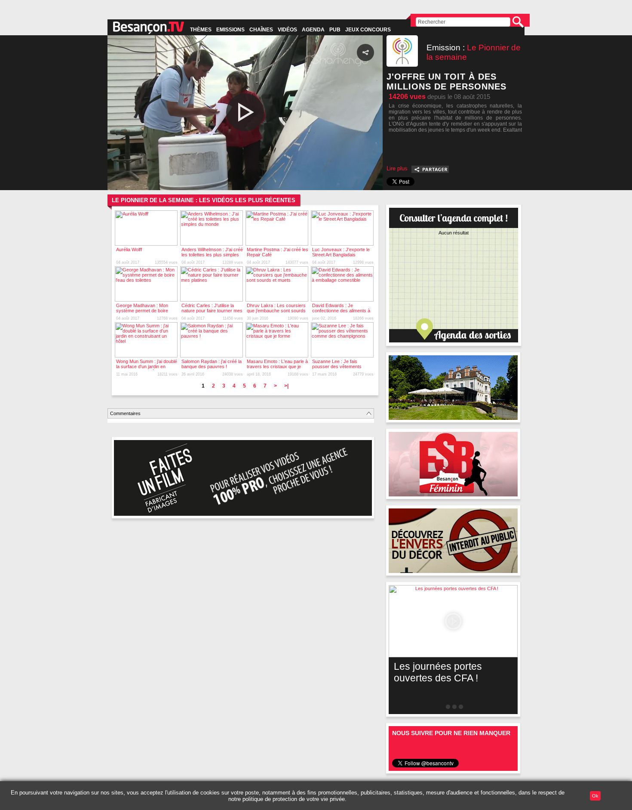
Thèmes (201, 30)
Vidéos (287, 30)
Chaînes (261, 30)
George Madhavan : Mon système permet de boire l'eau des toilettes (142, 310)
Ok (595, 795)
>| (286, 386)
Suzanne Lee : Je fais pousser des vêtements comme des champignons (339, 366)
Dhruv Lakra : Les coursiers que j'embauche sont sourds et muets (276, 310)
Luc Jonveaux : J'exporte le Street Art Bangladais (341, 252)
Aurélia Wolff (129, 249)
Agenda (313, 30)
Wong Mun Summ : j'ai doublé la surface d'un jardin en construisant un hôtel (146, 366)
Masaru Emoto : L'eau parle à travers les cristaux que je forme (277, 366)
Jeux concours (368, 30)
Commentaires (125, 413)
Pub (335, 30)
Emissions (230, 30)
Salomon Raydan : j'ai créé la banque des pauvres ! (211, 364)
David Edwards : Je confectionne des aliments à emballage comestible (341, 310)
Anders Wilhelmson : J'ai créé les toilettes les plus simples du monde (212, 254)
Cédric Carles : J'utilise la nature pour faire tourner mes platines (211, 310)
